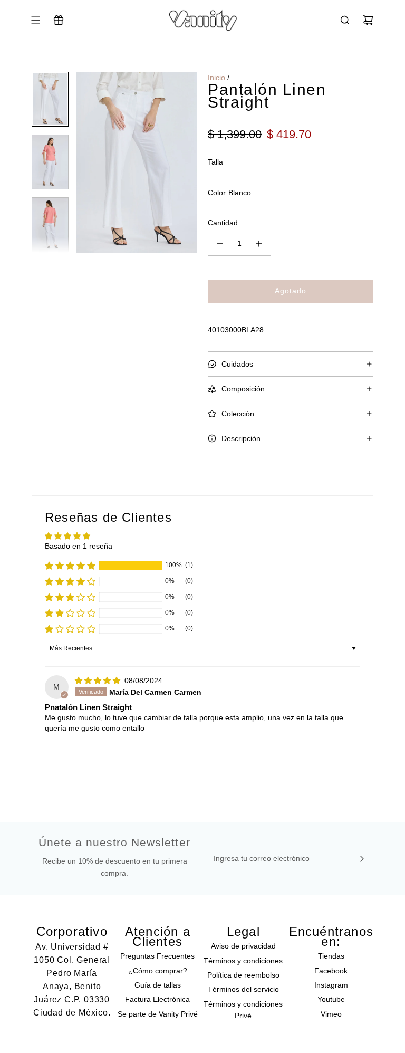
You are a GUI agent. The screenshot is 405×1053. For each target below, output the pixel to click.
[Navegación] (35, 20)
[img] (98, 680)
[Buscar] (344, 20)
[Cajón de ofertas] (58, 20)
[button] (84, 162)
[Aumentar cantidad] (259, 243)
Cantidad (223, 222)
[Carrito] (368, 20)
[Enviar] (361, 858)
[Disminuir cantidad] (220, 243)
